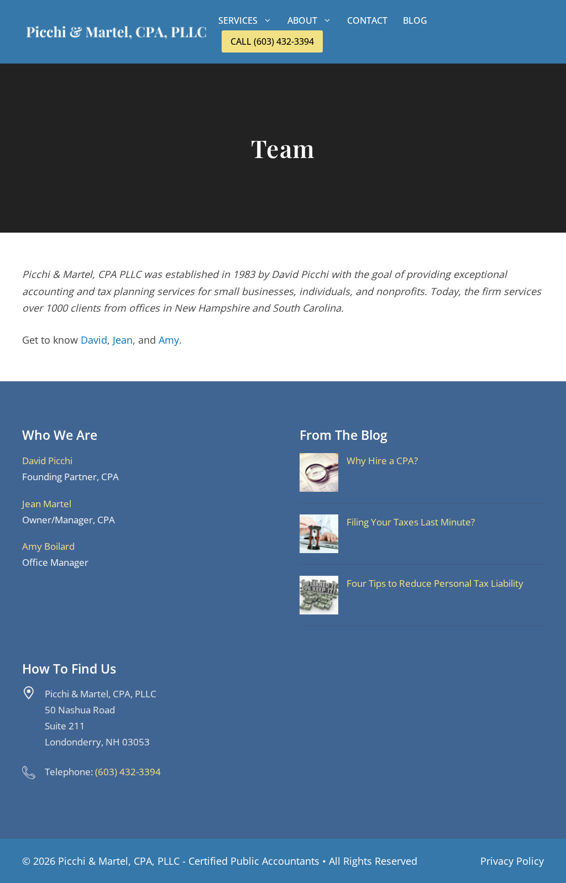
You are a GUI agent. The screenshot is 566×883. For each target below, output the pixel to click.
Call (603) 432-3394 (272, 41)
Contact (367, 20)
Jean (123, 339)
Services (238, 20)
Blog (415, 20)
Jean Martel (46, 503)
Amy (169, 339)
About (302, 20)
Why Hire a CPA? (382, 460)
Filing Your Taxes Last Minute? (411, 522)
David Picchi (47, 460)
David (94, 339)
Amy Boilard (48, 546)
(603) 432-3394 (128, 771)
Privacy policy (512, 861)
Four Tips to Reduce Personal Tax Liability (435, 583)
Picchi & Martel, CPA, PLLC (119, 861)
